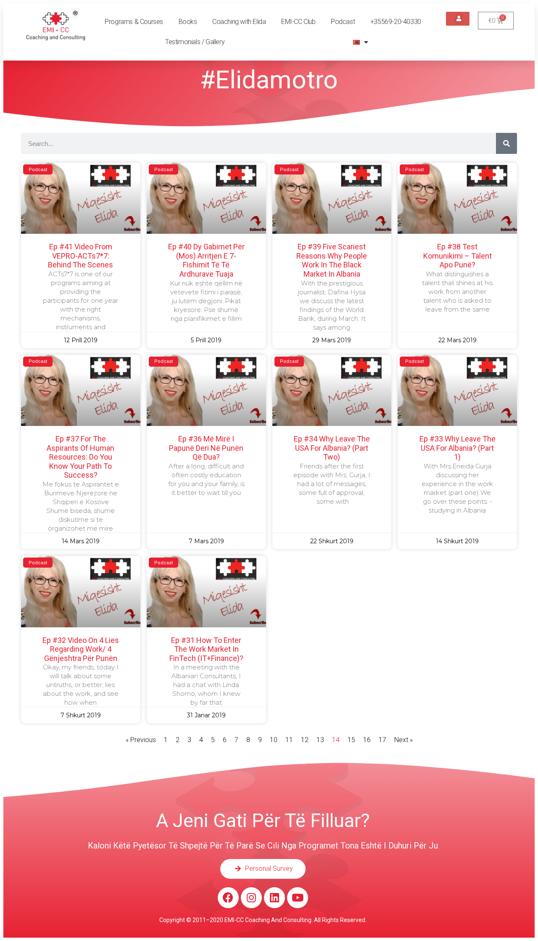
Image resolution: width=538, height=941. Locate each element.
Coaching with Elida (239, 22)
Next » (403, 740)
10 (273, 740)
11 (289, 740)
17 (382, 740)
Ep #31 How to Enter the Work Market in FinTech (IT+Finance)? (206, 649)
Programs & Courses (134, 22)
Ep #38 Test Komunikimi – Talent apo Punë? (457, 255)
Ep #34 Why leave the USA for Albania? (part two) (332, 447)
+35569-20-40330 (395, 22)
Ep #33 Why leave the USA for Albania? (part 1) (457, 447)
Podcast (343, 22)
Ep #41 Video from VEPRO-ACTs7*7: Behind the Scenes (80, 255)
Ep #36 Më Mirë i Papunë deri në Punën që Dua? (206, 447)
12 (305, 740)
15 (351, 740)
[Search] (506, 143)
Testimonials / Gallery (194, 42)
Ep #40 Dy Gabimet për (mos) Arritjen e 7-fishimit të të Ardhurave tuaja (206, 260)
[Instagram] (251, 897)
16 (367, 740)
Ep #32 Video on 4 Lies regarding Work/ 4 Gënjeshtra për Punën (80, 649)
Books (188, 22)
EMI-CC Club (298, 22)
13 (320, 740)
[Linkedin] (274, 897)
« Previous (141, 740)
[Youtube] (297, 897)
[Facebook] (228, 897)
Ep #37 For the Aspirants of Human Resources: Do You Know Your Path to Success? (80, 456)
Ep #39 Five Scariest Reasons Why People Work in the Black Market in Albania (331, 260)
